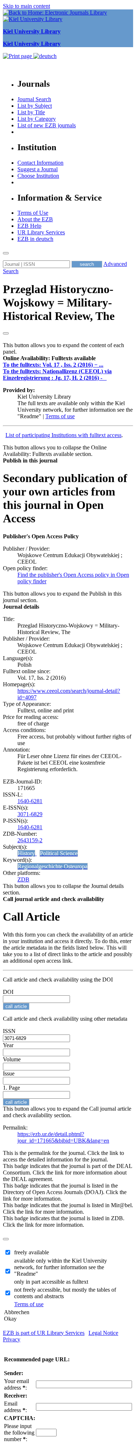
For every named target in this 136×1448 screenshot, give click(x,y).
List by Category (36, 119)
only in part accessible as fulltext (51, 1282)
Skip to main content (26, 6)
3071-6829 (29, 814)
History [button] (26, 853)
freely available (31, 1252)
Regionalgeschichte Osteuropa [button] (52, 866)
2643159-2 (29, 840)
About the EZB (35, 219)
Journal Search (34, 99)
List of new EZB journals (46, 125)
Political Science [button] (59, 853)
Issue (9, 1073)
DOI (8, 992)
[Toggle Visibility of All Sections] (6, 333)
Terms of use (60, 416)
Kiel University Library (32, 31)
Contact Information (40, 163)
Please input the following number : (19, 1432)
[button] (49, 358)
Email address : (15, 1406)
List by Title (31, 112)
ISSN (9, 1031)
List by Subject (34, 106)
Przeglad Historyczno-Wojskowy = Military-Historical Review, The (59, 302)
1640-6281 (29, 801)
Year (8, 1045)
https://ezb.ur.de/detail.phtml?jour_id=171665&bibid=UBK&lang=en (63, 1137)
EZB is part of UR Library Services (44, 1333)
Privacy (11, 1339)
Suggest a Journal (37, 169)
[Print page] (18, 56)
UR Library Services (41, 232)
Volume (12, 1059)
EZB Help (29, 226)
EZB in (35, 239)
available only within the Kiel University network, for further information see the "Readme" (60, 1267)
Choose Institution (38, 176)
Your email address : (16, 1384)
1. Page (11, 1088)
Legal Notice (103, 1333)
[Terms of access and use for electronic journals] (105, 378)
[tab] (68, 358)
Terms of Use (32, 213)
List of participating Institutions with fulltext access (63, 435)
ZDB (23, 879)
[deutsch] (45, 56)
